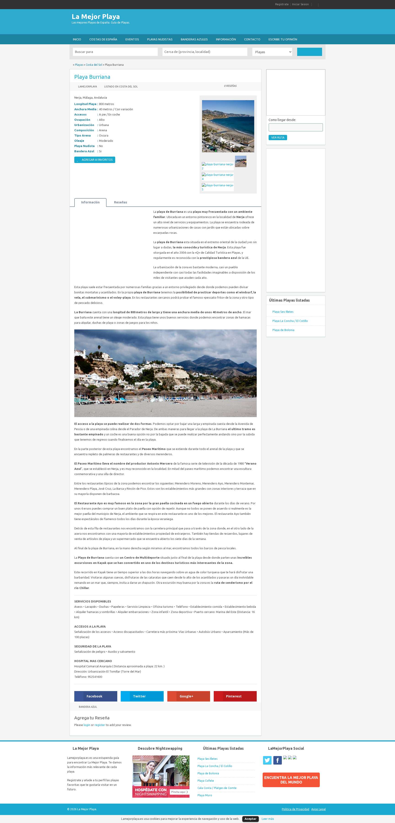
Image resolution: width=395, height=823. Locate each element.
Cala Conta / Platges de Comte (217, 787)
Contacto (252, 39)
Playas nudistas (160, 39)
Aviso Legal (318, 809)
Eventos (132, 39)
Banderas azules (194, 39)
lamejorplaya (87, 86)
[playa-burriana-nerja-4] (218, 178)
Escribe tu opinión (283, 39)
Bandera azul (88, 706)
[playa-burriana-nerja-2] (218, 168)
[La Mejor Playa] (70, 64)
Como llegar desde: (282, 120)
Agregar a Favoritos (97, 159)
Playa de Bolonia (283, 329)
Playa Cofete (206, 780)
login (87, 724)
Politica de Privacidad (295, 809)
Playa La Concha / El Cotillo (290, 320)
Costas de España (103, 39)
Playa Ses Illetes (283, 311)
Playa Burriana (92, 77)
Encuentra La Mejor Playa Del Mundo (291, 780)
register (100, 724)
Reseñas (120, 202)
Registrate (282, 4)
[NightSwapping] (160, 796)
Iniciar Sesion (300, 4)
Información (226, 39)
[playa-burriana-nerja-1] (228, 153)
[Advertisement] (242, 21)
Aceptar (250, 818)
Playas (79, 64)
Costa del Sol (94, 64)
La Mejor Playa (96, 16)
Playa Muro (205, 795)
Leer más (268, 818)
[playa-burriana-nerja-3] (241, 168)
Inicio (77, 39)
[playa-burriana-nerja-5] (218, 189)
